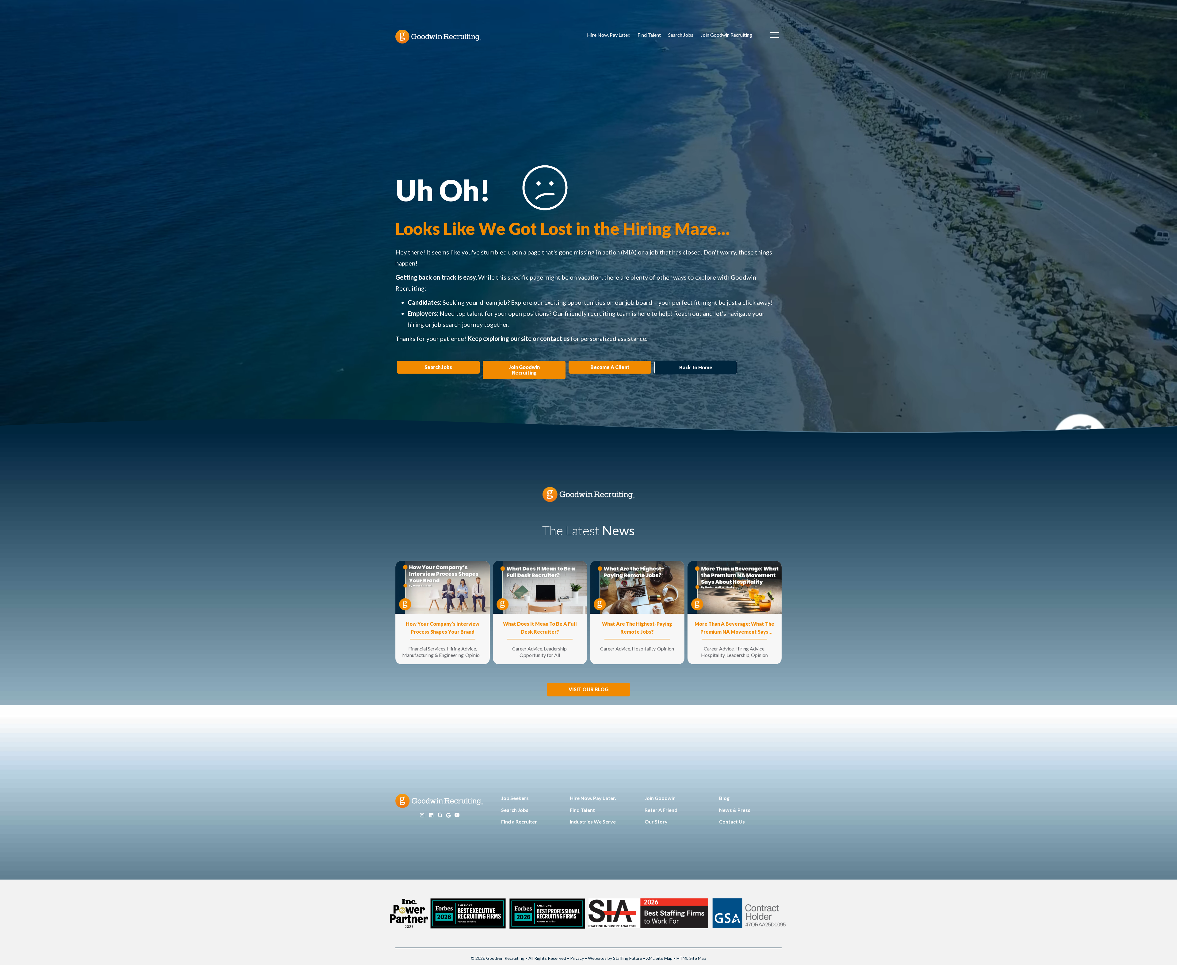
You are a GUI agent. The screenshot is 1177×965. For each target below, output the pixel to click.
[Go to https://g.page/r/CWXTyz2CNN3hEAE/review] (448, 815)
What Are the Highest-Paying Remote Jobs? (637, 628)
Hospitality (644, 648)
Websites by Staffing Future (615, 958)
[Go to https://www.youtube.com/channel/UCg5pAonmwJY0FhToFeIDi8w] (457, 815)
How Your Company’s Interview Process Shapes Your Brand (442, 628)
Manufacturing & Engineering (433, 655)
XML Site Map (659, 958)
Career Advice (527, 648)
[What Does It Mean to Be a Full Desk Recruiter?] (540, 586)
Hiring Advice (461, 648)
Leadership (555, 648)
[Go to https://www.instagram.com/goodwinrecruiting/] (422, 815)
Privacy (577, 958)
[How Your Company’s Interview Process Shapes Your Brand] (442, 586)
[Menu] (775, 35)
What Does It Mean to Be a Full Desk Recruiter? (540, 628)
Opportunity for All (540, 655)
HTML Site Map (691, 958)
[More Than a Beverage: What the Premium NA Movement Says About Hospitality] (735, 586)
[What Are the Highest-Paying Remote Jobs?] (637, 586)
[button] (588, 689)
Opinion (473, 655)
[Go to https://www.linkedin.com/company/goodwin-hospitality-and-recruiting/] (431, 815)
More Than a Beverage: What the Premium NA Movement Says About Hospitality (734, 628)
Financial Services (426, 648)
